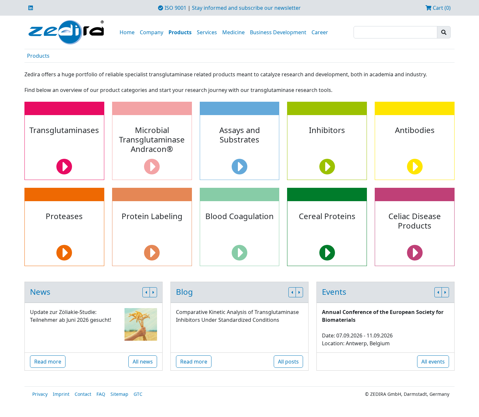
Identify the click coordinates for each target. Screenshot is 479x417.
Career (320, 32)
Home (127, 32)
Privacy (40, 394)
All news (143, 361)
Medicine (233, 32)
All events (433, 361)
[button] (146, 292)
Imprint (61, 394)
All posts (288, 361)
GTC (138, 394)
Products (180, 32)
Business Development (278, 32)
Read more (47, 361)
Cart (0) (441, 7)
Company (151, 32)
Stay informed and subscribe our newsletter (246, 7)
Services (207, 32)
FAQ (100, 394)
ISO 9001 (174, 7)
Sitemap (119, 394)
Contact (83, 394)
